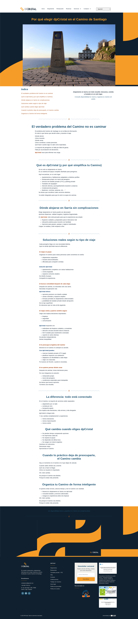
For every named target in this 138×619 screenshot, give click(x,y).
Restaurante (60, 8)
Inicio (43, 8)
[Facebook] (26, 593)
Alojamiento (50, 8)
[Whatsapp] (29, 593)
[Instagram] (22, 593)
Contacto (86, 8)
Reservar (68, 8)
